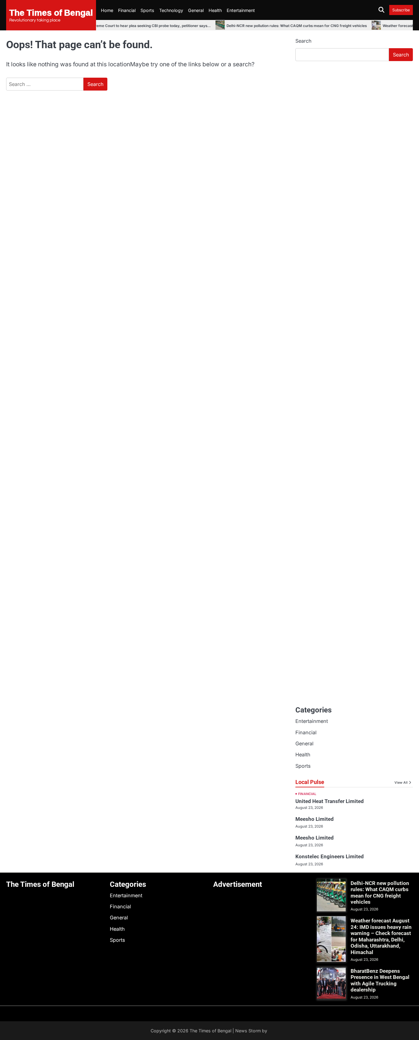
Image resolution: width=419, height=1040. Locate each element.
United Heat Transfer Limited (329, 801)
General (196, 10)
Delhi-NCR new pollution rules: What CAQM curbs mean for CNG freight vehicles (288, 26)
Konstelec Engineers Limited (329, 856)
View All (401, 783)
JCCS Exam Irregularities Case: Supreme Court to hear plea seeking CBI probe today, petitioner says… (113, 26)
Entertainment (241, 10)
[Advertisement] (354, 112)
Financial (127, 10)
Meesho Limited (314, 819)
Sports (147, 10)
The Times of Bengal (51, 12)
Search (303, 41)
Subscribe (401, 10)
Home (107, 10)
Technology (171, 10)
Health (215, 10)
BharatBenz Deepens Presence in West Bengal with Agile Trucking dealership (380, 980)
